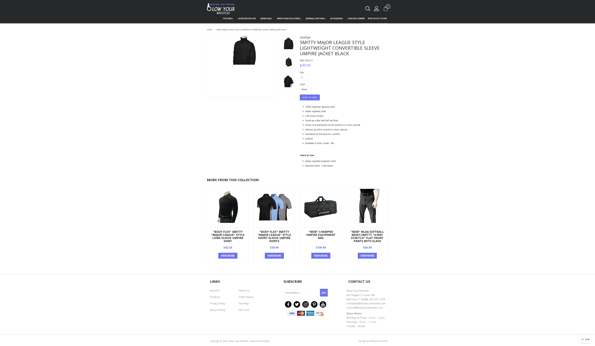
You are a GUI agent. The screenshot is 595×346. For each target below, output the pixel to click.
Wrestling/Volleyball (289, 18)
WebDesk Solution (378, 341)
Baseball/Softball (316, 18)
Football (228, 18)
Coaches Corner (356, 18)
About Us (244, 290)
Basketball (266, 18)
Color (302, 84)
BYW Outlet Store (377, 18)
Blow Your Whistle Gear (375, 24)
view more (228, 255)
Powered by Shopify (259, 341)
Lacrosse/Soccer (247, 18)
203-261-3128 (377, 299)
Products (215, 297)
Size (302, 72)
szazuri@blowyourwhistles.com (364, 307)
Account (214, 290)
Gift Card (244, 310)
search (367, 8)
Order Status (246, 297)
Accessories (336, 18)
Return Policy (217, 310)
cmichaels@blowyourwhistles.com (366, 303)
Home (209, 30)
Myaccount (376, 8)
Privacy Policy (217, 303)
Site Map (244, 303)
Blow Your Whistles (238, 341)
